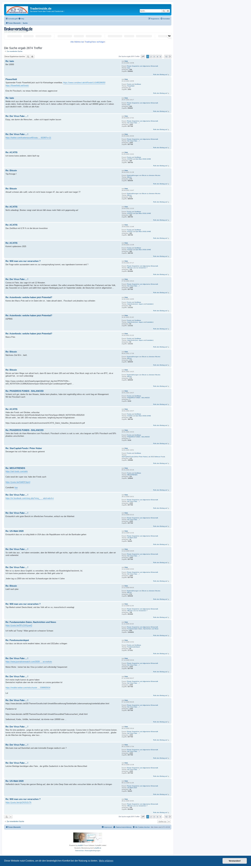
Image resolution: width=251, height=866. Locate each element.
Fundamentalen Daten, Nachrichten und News (142, 629)
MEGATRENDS (132, 475)
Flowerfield (130, 86)
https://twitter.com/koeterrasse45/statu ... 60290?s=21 (28, 138)
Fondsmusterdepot (133, 647)
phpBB (80, 845)
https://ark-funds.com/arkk (17, 471)
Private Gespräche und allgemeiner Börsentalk (142, 66)
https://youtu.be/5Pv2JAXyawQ (19, 625)
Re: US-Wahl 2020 (15, 531)
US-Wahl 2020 (132, 537)
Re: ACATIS (11, 152)
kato (128, 68)
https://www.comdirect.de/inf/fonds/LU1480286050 (84, 82)
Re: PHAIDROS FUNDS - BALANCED (25, 391)
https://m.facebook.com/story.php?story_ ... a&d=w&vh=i (30, 498)
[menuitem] (21, 18)
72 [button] (166, 56)
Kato (126, 61)
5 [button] (160, 56)
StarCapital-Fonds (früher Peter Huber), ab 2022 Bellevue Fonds (143, 456)
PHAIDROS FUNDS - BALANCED (138, 397)
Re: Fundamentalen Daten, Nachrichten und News (31, 622)
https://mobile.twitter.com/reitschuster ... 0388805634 (28, 688)
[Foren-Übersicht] (17, 9)
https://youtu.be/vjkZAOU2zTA (18, 802)
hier (16, 487)
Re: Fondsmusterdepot (17, 640)
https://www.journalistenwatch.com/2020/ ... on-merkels (29, 662)
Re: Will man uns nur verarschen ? (23, 261)
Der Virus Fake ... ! (133, 123)
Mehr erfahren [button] (106, 860)
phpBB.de (97, 848)
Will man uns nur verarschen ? (137, 268)
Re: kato (10, 61)
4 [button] (157, 56)
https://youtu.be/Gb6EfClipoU (18, 482)
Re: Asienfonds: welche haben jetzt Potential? (29, 297)
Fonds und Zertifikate (134, 84)
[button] (143, 56)
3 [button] (154, 56)
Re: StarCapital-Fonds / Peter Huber (24, 448)
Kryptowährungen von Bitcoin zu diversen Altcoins (143, 175)
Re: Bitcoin (11, 170)
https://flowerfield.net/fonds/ (17, 85)
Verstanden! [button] (235, 861)
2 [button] (150, 56)
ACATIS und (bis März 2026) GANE (139, 159)
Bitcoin (129, 177)
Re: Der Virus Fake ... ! (17, 116)
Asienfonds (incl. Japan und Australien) (140, 304)
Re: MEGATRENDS (15, 468)
